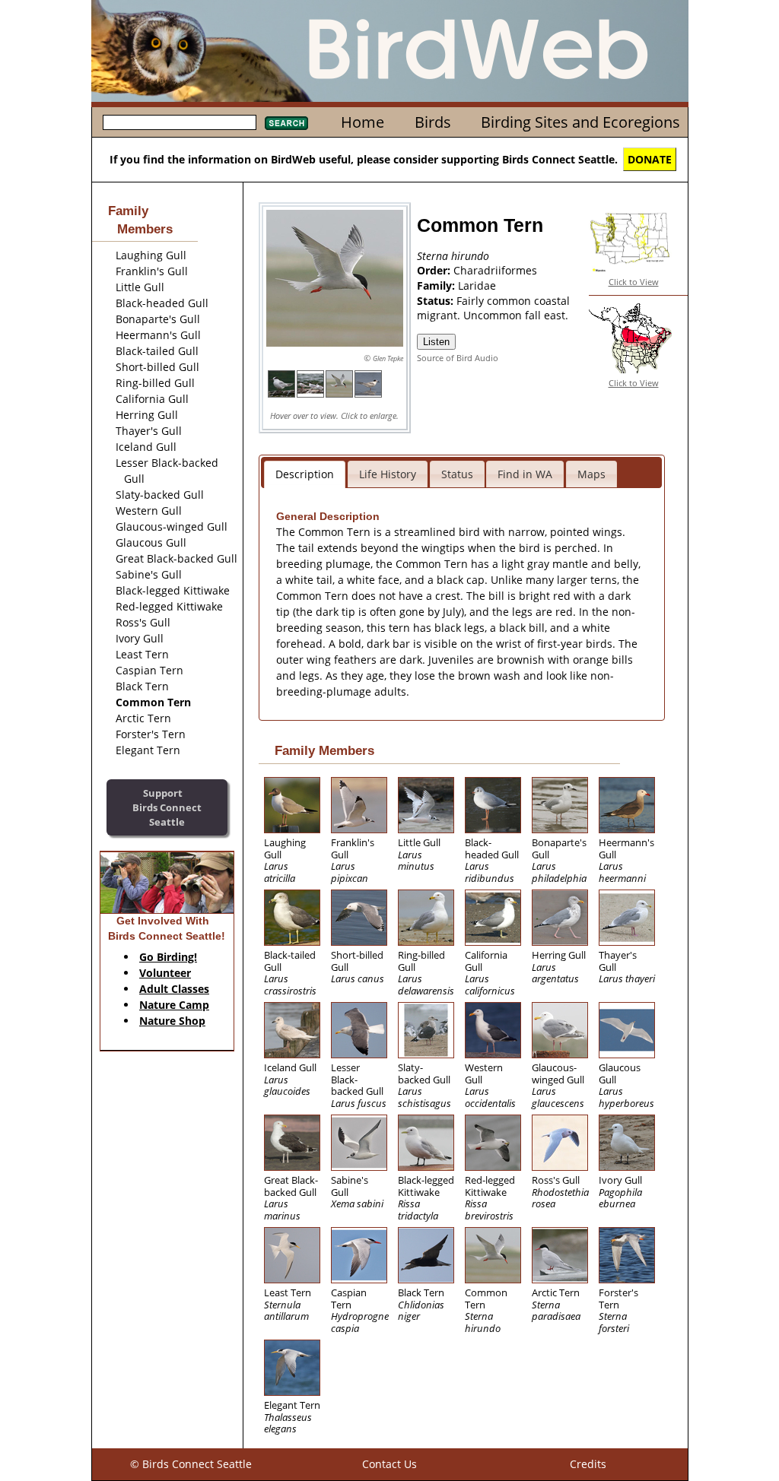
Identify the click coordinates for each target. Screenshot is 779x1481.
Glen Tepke (388, 358)
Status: (436, 300)
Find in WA (525, 474)
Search (286, 123)
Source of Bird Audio (457, 357)
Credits (588, 1464)
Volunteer (165, 973)
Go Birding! (168, 957)
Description (304, 474)
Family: (437, 285)
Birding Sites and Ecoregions (580, 122)
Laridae (477, 285)
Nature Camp (174, 1004)
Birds (433, 122)
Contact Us (389, 1464)
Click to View (634, 281)
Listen (436, 341)
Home (362, 122)
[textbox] (179, 122)
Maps (591, 474)
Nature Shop (172, 1020)
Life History (387, 474)
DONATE (650, 159)
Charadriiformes (495, 270)
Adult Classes (174, 989)
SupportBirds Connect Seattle (167, 807)
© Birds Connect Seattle (191, 1464)
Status (457, 474)
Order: (435, 270)
